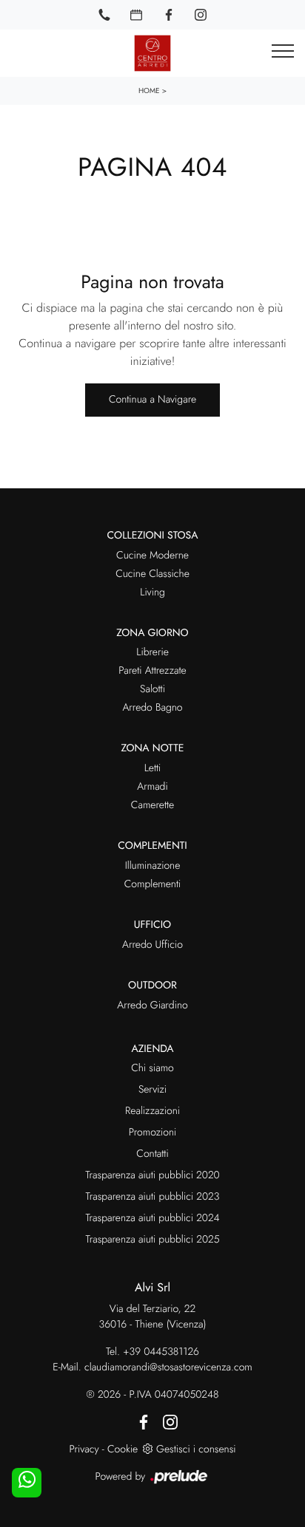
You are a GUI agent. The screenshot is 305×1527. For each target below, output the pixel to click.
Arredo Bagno (152, 707)
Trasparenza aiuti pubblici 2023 (153, 1196)
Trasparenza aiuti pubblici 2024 (152, 1218)
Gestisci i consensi (195, 1449)
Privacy (83, 1449)
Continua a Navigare (152, 399)
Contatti (152, 1154)
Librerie (152, 652)
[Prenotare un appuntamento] (136, 15)
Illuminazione (153, 865)
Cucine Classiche (152, 574)
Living (152, 592)
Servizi (152, 1089)
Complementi (152, 884)
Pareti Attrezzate (152, 670)
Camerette (152, 805)
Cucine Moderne (152, 555)
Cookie (122, 1449)
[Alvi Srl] (152, 53)
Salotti (152, 689)
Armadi (152, 786)
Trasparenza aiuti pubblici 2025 (152, 1239)
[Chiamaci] (104, 15)
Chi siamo (152, 1068)
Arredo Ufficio (152, 944)
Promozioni (152, 1132)
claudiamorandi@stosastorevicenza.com (168, 1367)
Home (149, 90)
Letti (152, 768)
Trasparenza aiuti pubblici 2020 (152, 1175)
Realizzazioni (152, 1111)
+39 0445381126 (161, 1352)
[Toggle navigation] (283, 51)
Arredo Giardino (152, 1005)
